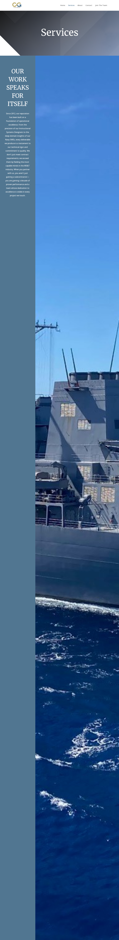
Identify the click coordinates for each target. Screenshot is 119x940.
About (80, 5)
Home (62, 5)
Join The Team (101, 5)
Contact (89, 5)
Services (71, 5)
